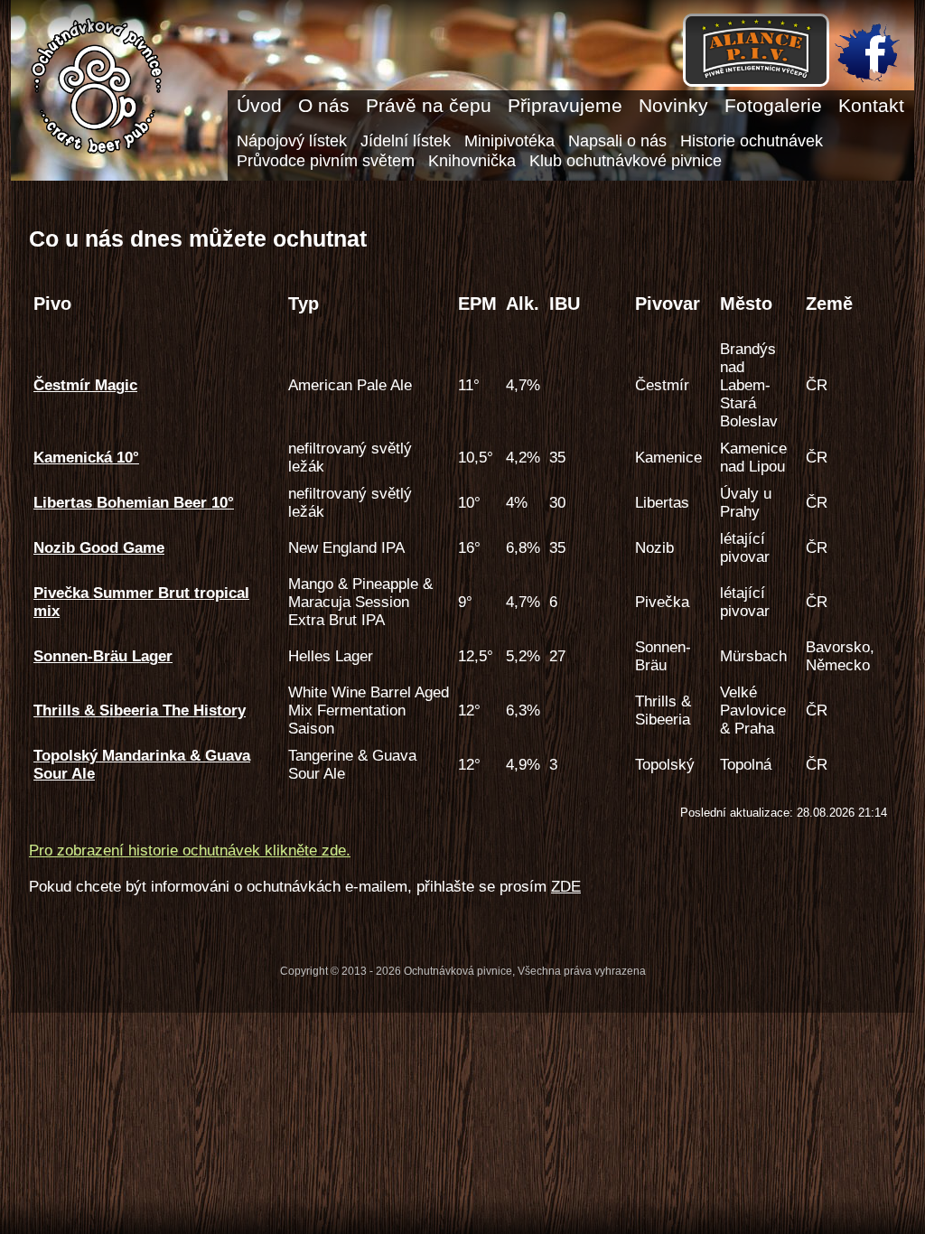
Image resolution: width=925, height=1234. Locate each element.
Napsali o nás (617, 140)
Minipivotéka (509, 140)
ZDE (566, 886)
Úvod (259, 105)
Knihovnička (472, 160)
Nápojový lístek (292, 140)
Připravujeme (565, 105)
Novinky (673, 105)
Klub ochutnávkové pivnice (625, 160)
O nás (324, 105)
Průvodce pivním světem (326, 160)
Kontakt (871, 105)
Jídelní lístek (405, 140)
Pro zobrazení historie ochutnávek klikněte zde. (189, 850)
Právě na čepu (428, 105)
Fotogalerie (773, 105)
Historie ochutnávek (751, 140)
